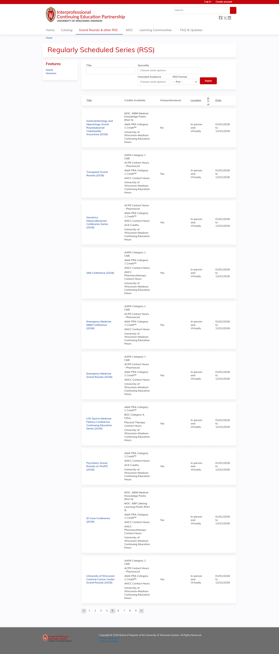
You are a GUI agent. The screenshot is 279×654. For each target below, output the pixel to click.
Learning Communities (156, 30)
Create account (224, 2)
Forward (233, 17)
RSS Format (180, 77)
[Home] (95, 15)
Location (196, 100)
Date (218, 100)
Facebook (220, 17)
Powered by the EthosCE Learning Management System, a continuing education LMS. (224, 648)
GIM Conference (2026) (100, 273)
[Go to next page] (141, 611)
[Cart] (235, 3)
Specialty (143, 65)
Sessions (51, 73)
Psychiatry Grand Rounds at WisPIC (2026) (97, 466)
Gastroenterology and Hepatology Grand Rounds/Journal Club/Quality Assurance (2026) (99, 128)
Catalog (66, 30)
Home (50, 30)
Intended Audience (149, 77)
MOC (129, 30)
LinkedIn (229, 17)
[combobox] (154, 70)
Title (89, 65)
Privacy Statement (109, 638)
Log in (207, 2)
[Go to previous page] (83, 611)
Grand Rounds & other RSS (98, 30)
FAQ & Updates (191, 30)
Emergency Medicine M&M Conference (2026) (98, 325)
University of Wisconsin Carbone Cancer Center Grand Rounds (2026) (100, 579)
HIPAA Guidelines (108, 641)
